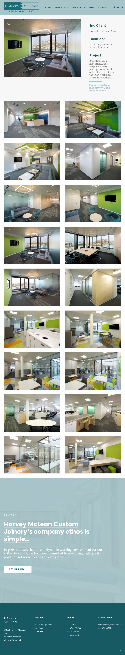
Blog (91, 7)
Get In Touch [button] (18, 569)
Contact (103, 7)
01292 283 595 (104, 628)
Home (48, 7)
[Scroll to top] (120, 650)
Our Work (77, 7)
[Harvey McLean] (21, 7)
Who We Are (61, 7)
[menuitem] (48, 7)
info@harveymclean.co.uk (110, 624)
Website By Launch (12, 640)
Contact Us (75, 635)
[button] (114, 7)
